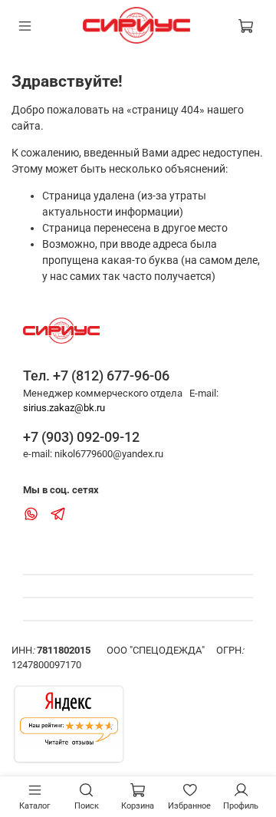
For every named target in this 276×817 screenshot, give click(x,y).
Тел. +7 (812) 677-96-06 (96, 375)
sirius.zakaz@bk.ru (64, 407)
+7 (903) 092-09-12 (81, 437)
